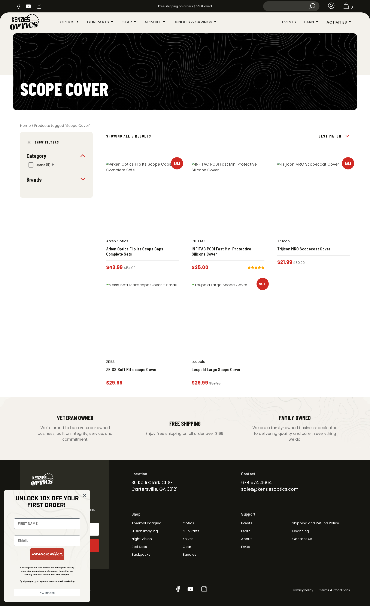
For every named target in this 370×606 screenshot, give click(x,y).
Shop (135, 513)
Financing (300, 531)
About (246, 538)
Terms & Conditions (334, 590)
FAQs (245, 546)
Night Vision (141, 538)
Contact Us (302, 538)
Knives (188, 538)
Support (248, 513)
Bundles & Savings (192, 22)
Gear (126, 22)
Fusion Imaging (144, 531)
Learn (308, 22)
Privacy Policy (303, 590)
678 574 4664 (256, 482)
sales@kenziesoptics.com (269, 489)
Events (289, 22)
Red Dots (139, 546)
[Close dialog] (84, 495)
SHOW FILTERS (47, 142)
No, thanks (47, 592)
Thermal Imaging (146, 523)
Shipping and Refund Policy (315, 523)
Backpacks (140, 554)
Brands (34, 179)
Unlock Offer (47, 554)
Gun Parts (98, 22)
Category (36, 155)
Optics (67, 22)
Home (25, 125)
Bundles (189, 554)
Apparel (152, 22)
